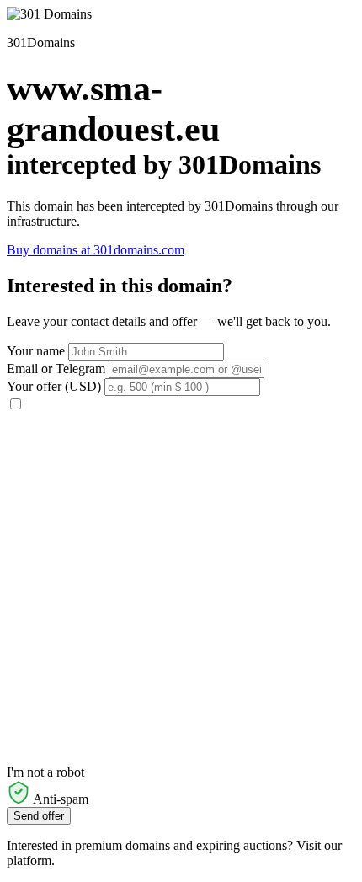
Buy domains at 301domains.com (95, 250)
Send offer (38, 816)
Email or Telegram (56, 368)
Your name (36, 351)
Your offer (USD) (54, 386)
